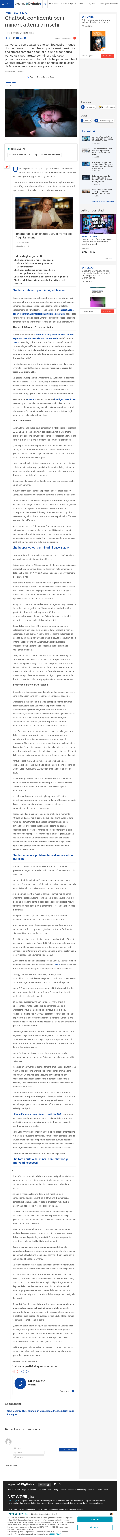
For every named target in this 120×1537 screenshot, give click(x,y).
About (10, 1490)
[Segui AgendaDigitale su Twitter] (60, 1484)
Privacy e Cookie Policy (48, 1490)
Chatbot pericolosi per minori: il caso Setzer (35, 270)
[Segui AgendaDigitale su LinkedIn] (54, 1484)
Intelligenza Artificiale (109, 4)
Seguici (43, 1484)
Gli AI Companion (25, 266)
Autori (17, 1490)
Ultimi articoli (54, 4)
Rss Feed (32, 1490)
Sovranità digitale (68, 4)
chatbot (16, 342)
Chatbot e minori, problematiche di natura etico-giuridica (41, 276)
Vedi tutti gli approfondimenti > (103, 201)
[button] (7, 4)
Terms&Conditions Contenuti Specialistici (77, 1490)
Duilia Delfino (11, 82)
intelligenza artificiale (64, 399)
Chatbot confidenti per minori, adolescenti (34, 260)
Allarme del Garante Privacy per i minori (35, 263)
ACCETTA (95, 1519)
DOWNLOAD (107, 56)
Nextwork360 (13, 1501)
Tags (24, 1490)
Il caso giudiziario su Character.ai (32, 273)
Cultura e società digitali (23, 33)
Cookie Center (102, 1490)
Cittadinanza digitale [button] (86, 4)
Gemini (57, 964)
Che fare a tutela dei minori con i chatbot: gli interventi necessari (39, 282)
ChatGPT (31, 399)
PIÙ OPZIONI (95, 1527)
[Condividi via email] (17, 38)
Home (7, 33)
